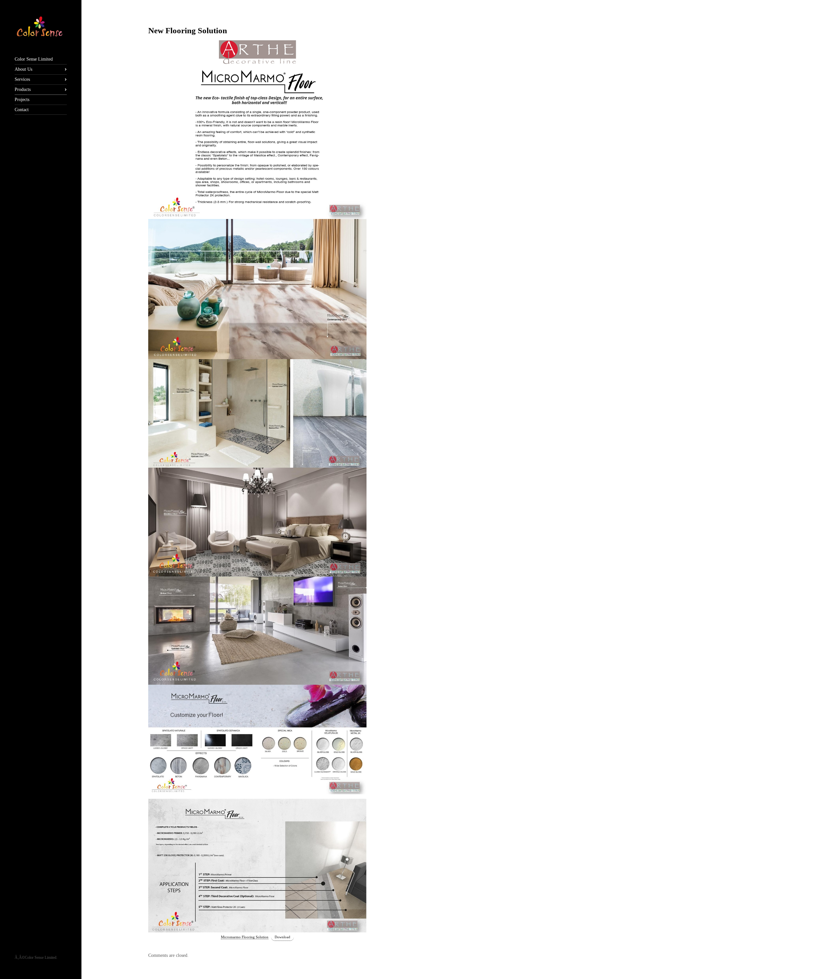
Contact (22, 109)
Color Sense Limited (34, 59)
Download (282, 937)
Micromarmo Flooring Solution (244, 937)
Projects (22, 99)
